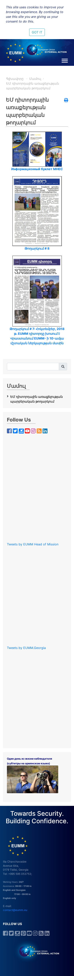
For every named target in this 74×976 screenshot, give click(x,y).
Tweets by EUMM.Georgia (26, 648)
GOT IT (37, 32)
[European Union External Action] (37, 951)
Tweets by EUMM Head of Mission (32, 544)
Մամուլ (35, 79)
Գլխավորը (15, 79)
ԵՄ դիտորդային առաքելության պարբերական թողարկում (36, 399)
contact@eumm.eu (15, 910)
